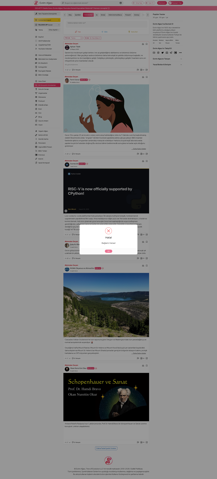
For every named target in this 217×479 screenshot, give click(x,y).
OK (108, 251)
